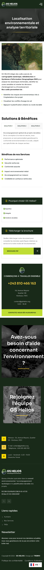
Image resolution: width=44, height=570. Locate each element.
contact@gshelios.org (21, 446)
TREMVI (37, 556)
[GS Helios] (10, 4)
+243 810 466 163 (22, 283)
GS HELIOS (20, 556)
